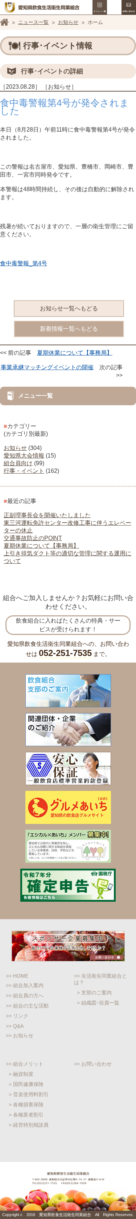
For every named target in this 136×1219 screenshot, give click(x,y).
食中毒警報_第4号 (23, 263)
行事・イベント (24, 471)
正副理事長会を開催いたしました (47, 515)
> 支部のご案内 (94, 992)
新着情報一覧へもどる (69, 329)
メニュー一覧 (99, 7)
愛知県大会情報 (24, 455)
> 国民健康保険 (26, 1084)
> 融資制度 (21, 1074)
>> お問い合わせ (93, 1064)
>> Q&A (15, 1026)
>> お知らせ (19, 1035)
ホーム (4, 22)
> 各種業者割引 (26, 1115)
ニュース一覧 (33, 22)
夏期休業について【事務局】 (74, 353)
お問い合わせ (128, 7)
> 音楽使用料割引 (29, 1094)
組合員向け (18, 463)
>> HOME (17, 976)
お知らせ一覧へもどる (69, 308)
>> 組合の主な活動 (27, 1006)
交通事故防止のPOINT (33, 538)
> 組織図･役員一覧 (98, 1003)
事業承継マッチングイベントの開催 (47, 367)
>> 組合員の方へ (25, 995)
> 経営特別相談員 (29, 1125)
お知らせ (68, 22)
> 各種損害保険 (26, 1104)
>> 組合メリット (25, 1064)
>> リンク (17, 1016)
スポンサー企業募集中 (68, 946)
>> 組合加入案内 (25, 985)
